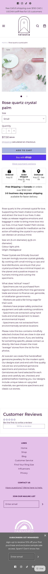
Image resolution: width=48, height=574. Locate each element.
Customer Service (24, 460)
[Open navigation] (3, 25)
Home (4, 43)
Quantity (6, 126)
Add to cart (24, 150)
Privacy (24, 473)
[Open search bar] (37, 25)
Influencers (24, 469)
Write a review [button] (24, 426)
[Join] (42, 504)
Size (4, 113)
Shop (24, 452)
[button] (24, 70)
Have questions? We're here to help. (24, 487)
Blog (24, 456)
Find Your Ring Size (24, 464)
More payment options (24, 164)
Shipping (6, 142)
